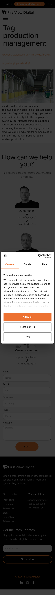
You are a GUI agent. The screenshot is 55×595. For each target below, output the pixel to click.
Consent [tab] (10, 264)
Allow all (27, 317)
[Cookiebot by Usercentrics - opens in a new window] (38, 256)
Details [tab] (27, 264)
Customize (25, 326)
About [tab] (45, 264)
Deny (27, 336)
